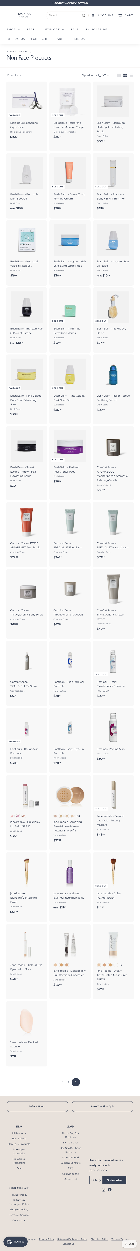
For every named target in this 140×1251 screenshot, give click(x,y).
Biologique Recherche (27, 38)
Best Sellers (19, 1138)
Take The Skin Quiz (102, 1106)
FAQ (70, 1168)
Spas (31, 29)
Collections (23, 51)
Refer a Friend (70, 1157)
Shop (12, 29)
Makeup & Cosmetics (19, 1151)
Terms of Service (19, 1215)
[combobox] (67, 15)
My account (71, 1179)
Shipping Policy (19, 1209)
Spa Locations (70, 1173)
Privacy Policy (19, 1194)
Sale (75, 29)
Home (10, 51)
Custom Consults (70, 1162)
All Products (19, 1133)
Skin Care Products (19, 1143)
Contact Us (19, 1220)
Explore (53, 29)
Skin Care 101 (70, 1142)
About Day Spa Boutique (70, 1135)
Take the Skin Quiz (72, 38)
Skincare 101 (97, 29)
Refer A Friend (37, 1106)
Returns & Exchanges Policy (19, 1202)
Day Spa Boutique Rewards (70, 1150)
